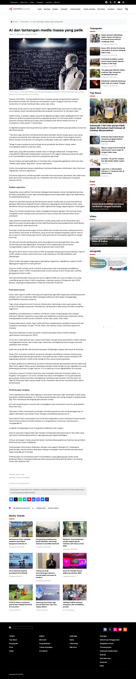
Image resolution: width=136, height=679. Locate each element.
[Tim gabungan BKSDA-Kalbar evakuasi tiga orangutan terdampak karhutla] (95, 73)
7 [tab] (113, 248)
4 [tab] (111, 213)
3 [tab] (108, 213)
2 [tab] (105, 213)
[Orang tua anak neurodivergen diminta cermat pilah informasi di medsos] (48, 561)
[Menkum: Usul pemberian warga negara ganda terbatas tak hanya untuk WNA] (75, 529)
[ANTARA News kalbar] (19, 9)
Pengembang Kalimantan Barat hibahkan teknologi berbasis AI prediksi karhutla (47, 541)
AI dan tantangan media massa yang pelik (47, 22)
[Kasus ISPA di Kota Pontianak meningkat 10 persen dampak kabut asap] (95, 51)
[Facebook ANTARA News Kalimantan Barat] (106, 2)
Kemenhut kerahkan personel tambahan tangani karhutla (108, 205)
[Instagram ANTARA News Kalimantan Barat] (115, 2)
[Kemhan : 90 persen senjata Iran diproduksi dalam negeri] (95, 162)
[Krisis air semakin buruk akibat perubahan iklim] (75, 561)
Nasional (47, 9)
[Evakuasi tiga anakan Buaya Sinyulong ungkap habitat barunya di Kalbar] (95, 140)
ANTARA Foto (105, 658)
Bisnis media (53, 508)
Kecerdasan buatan (21, 508)
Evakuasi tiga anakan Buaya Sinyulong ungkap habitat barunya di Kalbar (112, 139)
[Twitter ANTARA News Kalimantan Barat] (111, 2)
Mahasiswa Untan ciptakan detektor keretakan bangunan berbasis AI (20, 541)
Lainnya (119, 9)
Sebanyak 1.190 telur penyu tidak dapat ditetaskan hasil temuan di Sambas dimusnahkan (107, 128)
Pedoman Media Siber (109, 651)
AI (33, 508)
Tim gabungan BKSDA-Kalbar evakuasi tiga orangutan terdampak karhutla (113, 72)
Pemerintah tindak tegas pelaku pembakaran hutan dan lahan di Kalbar (108, 239)
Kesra (72, 640)
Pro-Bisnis (101, 9)
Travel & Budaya (89, 9)
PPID (102, 666)
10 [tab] (123, 248)
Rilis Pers (57, 2)
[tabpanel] (108, 199)
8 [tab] (116, 248)
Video (93, 216)
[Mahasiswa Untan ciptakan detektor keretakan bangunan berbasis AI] (21, 529)
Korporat (103, 662)
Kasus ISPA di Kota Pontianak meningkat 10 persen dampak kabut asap (113, 50)
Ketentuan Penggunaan (110, 640)
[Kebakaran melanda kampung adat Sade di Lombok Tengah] (95, 84)
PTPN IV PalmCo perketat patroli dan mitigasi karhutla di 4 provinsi (20, 604)
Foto (92, 181)
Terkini (32, 2)
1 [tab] (102, 213)
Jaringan (103, 636)
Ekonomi (64, 9)
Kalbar (55, 9)
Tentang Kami (105, 647)
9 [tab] (119, 248)
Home (40, 9)
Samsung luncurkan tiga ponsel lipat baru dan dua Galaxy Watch (46, 604)
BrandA (103, 655)
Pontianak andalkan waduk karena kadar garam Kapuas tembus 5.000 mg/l (112, 61)
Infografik (95, 251)
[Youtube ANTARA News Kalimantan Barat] (119, 2)
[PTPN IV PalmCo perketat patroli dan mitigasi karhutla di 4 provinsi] (21, 592)
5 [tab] (115, 213)
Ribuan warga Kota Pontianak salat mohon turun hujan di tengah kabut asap (113, 150)
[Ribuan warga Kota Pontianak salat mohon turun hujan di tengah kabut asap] (95, 151)
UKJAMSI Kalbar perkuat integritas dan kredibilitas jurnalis (73, 604)
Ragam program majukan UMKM (105, 318)
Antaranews (14, 2)
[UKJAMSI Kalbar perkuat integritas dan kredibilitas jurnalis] (75, 592)
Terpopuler (39, 2)
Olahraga (110, 9)
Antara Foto (24, 2)
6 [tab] (110, 248)
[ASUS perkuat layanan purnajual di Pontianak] (21, 561)
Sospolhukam (75, 9)
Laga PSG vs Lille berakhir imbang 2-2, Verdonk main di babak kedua (112, 171)
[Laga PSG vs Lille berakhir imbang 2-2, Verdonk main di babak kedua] (95, 172)
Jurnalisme (41, 508)
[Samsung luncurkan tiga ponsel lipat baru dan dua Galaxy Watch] (48, 592)
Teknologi (24, 22)
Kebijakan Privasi (106, 644)
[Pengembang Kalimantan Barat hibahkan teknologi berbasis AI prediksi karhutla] (48, 529)
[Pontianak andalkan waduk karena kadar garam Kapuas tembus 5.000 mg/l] (95, 62)
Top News (48, 2)
